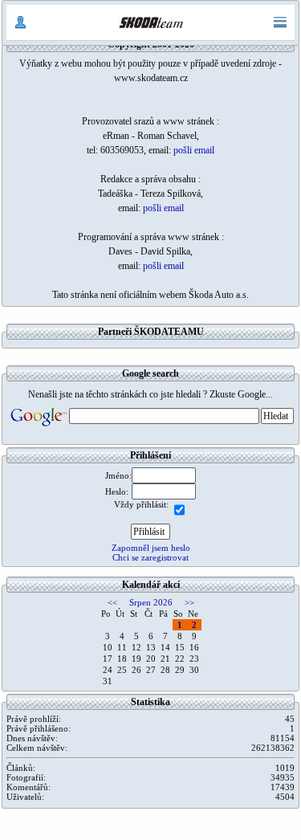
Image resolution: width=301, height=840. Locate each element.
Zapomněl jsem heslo (151, 548)
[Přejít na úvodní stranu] (151, 22)
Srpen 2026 (151, 602)
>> (189, 602)
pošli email (193, 150)
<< (112, 602)
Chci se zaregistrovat (150, 557)
